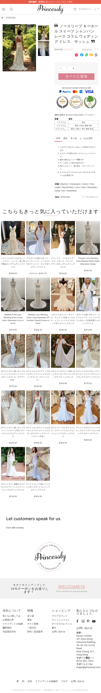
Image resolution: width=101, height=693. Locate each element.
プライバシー (66, 690)
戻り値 (73, 138)
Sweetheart (72, 190)
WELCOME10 (71, 586)
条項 (57, 690)
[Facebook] (78, 621)
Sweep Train (59, 190)
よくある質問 (86, 138)
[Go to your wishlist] (75, 8)
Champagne (75, 184)
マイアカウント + (85, 9)
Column (85, 184)
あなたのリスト (87, 49)
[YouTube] (94, 621)
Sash (83, 187)
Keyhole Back (68, 187)
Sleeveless (91, 187)
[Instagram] (84, 621)
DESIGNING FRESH (80, 690)
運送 (65, 138)
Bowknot (64, 184)
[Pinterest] (89, 621)
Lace (77, 187)
